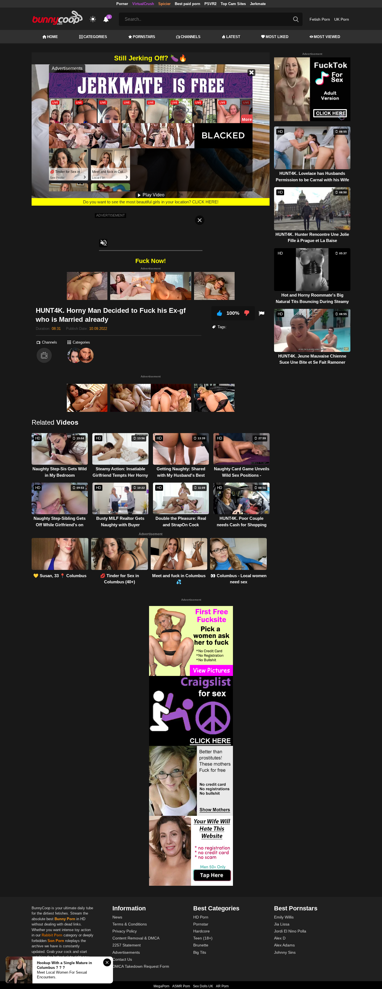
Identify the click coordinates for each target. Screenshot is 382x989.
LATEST (233, 37)
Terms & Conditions (129, 924)
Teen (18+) (203, 938)
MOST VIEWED (327, 37)
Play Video (153, 194)
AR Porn (222, 986)
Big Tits (199, 952)
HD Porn (200, 917)
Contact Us (122, 959)
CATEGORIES (95, 37)
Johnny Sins (285, 952)
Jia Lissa (281, 924)
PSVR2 (210, 4)
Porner (122, 4)
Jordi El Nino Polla (290, 931)
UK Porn (341, 19)
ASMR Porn (181, 986)
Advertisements (126, 952)
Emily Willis (284, 917)
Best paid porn (187, 4)
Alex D (280, 938)
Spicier (164, 4)
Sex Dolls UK (203, 986)
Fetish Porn (320, 19)
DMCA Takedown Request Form (140, 966)
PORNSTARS (144, 37)
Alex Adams (284, 945)
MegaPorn (161, 986)
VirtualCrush (143, 4)
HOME (52, 37)
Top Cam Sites (233, 4)
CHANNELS (191, 37)
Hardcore (201, 931)
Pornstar (200, 924)
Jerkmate (258, 4)
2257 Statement (126, 945)
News (117, 917)
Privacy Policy (124, 931)
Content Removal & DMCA (135, 938)
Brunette (200, 945)
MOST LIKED (277, 37)
